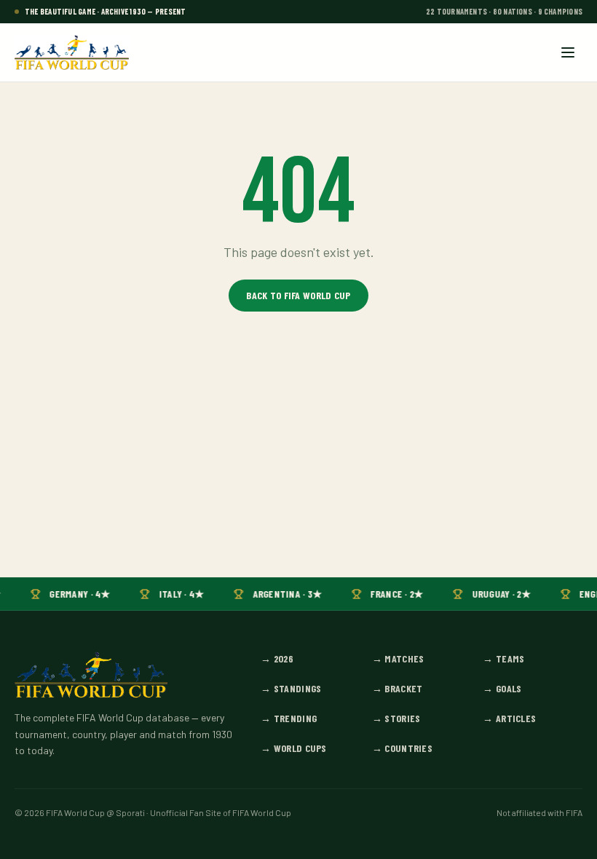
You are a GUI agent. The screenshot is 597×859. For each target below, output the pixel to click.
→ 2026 (277, 658)
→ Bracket (397, 688)
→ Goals (502, 688)
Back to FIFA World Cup (298, 295)
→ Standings (291, 688)
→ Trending (289, 718)
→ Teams (503, 658)
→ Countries (402, 748)
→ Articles (509, 718)
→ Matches (398, 658)
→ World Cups (293, 748)
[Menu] (567, 52)
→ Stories (396, 718)
